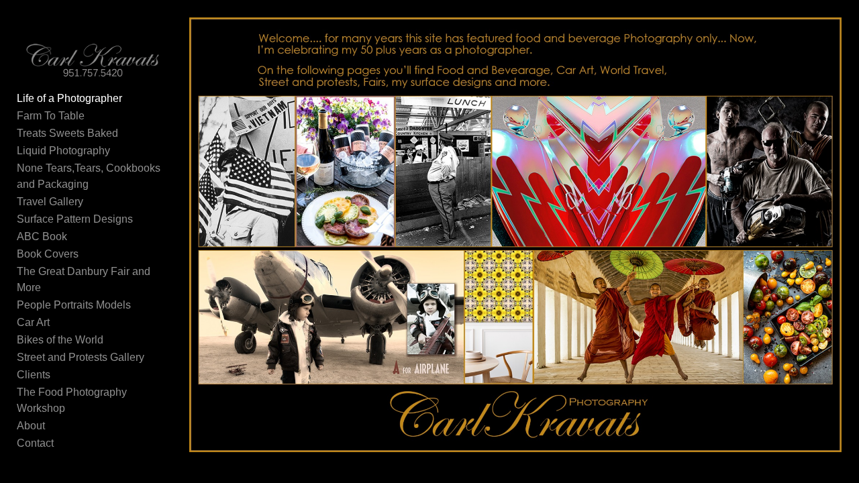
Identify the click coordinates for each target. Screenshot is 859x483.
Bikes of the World (60, 339)
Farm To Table (51, 115)
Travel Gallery (50, 201)
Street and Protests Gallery (80, 357)
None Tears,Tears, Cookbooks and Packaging (88, 176)
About (31, 425)
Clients (33, 374)
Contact (35, 443)
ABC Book (42, 236)
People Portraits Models (74, 305)
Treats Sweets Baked (67, 133)
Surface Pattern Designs (75, 219)
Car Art (33, 322)
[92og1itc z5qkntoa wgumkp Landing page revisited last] (515, 235)
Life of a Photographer (69, 98)
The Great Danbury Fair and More (83, 279)
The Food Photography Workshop (72, 400)
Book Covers (48, 254)
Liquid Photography (63, 150)
